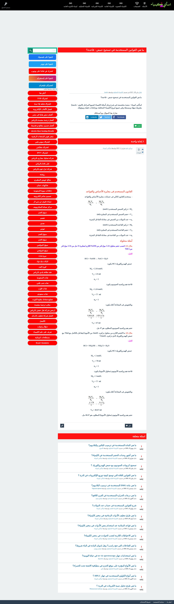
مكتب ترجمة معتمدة (42, 305)
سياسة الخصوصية (158, 602)
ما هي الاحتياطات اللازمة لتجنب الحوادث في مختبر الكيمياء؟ (110, 535)
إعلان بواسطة (50, 90)
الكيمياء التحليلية (84, 6)
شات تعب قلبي (42, 283)
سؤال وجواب (42, 327)
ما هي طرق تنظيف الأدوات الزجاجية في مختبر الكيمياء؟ (112, 515)
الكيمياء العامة (109, 6)
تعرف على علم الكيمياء (42, 332)
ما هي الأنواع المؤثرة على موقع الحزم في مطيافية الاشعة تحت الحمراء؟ (104, 566)
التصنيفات (137, 6)
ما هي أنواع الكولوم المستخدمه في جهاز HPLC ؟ (114, 576)
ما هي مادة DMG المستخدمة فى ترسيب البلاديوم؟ (113, 485)
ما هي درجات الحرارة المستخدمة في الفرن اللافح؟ (113, 495)
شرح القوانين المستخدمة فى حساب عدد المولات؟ (114, 505)
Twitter (107, 117)
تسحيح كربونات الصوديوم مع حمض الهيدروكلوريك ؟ (113, 465)
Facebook (120, 117)
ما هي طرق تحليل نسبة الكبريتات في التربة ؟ (116, 586)
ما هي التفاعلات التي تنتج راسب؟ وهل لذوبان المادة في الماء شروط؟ (105, 545)
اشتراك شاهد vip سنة (42, 104)
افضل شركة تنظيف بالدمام (42, 316)
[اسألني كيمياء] (161, 4)
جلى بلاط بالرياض (42, 164)
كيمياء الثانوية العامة (70, 6)
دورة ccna (42, 256)
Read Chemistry (42, 343)
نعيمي (42, 218)
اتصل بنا (169, 602)
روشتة (42, 174)
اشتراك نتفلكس (42, 147)
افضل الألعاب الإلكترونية (42, 109)
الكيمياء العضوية (120, 6)
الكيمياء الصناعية (113, 498)
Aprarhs (100, 559)
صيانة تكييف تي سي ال (42, 202)
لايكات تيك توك (42, 261)
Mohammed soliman (96, 589)
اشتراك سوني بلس (42, 142)
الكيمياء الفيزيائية (97, 6)
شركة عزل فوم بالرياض (42, 169)
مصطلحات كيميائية (42, 337)
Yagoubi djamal (97, 488)
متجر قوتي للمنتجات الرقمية (42, 136)
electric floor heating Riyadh (42, 131)
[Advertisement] (87, 28)
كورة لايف (42, 267)
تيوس (42, 229)
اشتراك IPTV (42, 153)
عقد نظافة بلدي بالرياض (42, 272)
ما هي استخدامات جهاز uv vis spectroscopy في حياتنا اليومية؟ (109, 556)
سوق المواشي (42, 245)
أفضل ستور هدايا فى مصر (42, 115)
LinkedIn (94, 117)
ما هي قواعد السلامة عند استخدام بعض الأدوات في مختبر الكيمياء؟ (107, 525)
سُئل (140, 92)
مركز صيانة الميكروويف (42, 207)
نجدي (42, 223)
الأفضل (42, 321)
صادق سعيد (99, 498)
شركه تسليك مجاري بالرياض (42, 158)
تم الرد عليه (129, 148)
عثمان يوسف (98, 549)
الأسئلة (144, 6)
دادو (102, 569)
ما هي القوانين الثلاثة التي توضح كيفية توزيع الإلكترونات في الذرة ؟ (107, 475)
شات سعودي (42, 294)
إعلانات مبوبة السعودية (42, 191)
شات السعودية (42, 278)
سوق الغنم (42, 213)
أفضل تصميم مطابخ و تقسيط (42, 126)
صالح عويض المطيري (42, 180)
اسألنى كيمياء (101, 478)
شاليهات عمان (42, 185)
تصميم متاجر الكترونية (42, 196)
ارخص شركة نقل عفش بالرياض (42, 310)
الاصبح (101, 448)
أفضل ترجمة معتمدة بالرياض (42, 120)
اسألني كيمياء (98, 458)
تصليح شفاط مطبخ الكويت (42, 299)
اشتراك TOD (42, 98)
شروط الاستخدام (145, 602)
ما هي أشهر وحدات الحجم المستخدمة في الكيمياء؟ (113, 455)
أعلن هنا (42, 93)
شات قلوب (42, 289)
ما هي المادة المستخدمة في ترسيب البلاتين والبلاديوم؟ (112, 445)
